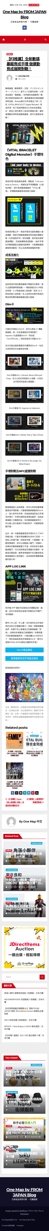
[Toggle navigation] (25, 40)
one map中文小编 (34, 1137)
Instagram (20, 1225)
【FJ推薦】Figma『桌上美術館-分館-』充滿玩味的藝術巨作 (14, 802)
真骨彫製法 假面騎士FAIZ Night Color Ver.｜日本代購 (23, 907)
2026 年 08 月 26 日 (15, 1079)
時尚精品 (9, 1095)
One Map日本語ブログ (9, 1220)
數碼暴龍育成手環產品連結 (24, 658)
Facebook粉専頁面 (8, 1225)
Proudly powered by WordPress (16, 1211)
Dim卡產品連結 (24, 650)
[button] (46, 40)
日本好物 (9, 1126)
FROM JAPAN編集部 (28, 861)
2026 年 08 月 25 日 (15, 1106)
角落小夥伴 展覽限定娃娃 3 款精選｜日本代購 (24, 855)
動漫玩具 (9, 54)
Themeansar (24, 1214)
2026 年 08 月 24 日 (15, 1137)
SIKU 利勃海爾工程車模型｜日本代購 (20, 1020)
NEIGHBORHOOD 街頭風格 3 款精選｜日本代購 (24, 1100)
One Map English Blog (27, 1220)
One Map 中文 (23, 76)
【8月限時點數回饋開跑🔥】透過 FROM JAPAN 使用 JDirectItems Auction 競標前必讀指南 (23, 1011)
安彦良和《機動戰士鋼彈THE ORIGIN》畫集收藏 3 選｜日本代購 (24, 883)
